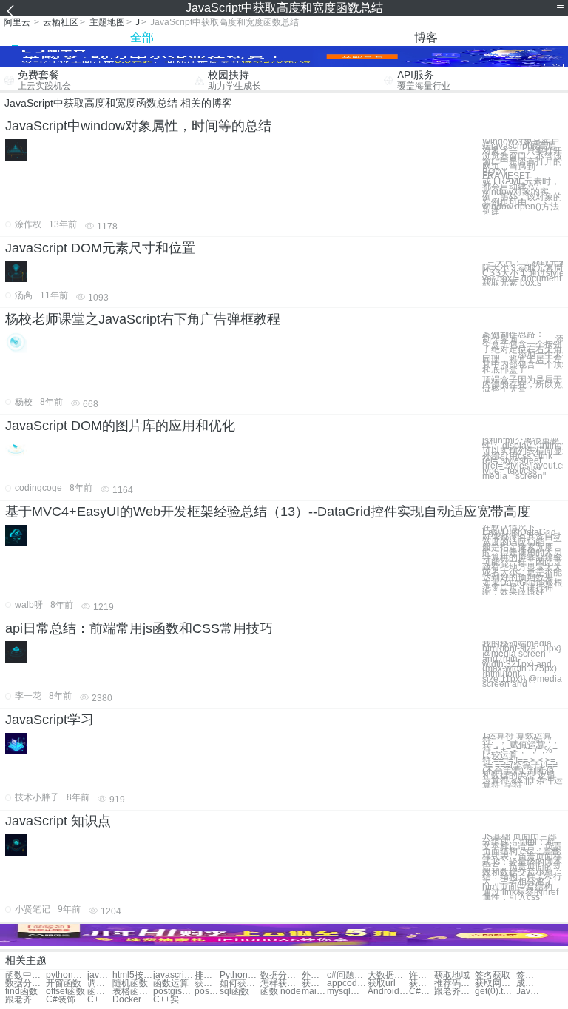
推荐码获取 (454, 983)
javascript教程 (99, 975)
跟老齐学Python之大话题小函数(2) (454, 992)
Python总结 (240, 975)
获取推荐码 (421, 983)
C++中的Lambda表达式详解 (99, 1000)
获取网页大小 (207, 983)
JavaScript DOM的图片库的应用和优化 (120, 425)
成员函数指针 (528, 983)
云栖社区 (60, 22)
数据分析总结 (280, 975)
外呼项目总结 (314, 975)
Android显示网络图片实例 (388, 992)
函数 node (280, 992)
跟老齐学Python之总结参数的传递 (25, 1000)
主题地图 (107, 22)
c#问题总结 (347, 975)
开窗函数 (63, 983)
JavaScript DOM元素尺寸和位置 (100, 248)
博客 (426, 37)
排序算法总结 (207, 975)
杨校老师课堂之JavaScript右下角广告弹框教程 (142, 319)
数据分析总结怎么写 (25, 983)
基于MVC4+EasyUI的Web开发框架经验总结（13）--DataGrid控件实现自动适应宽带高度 (267, 511)
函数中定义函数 (25, 975)
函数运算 (171, 983)
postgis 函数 (207, 992)
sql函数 (234, 992)
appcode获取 (347, 983)
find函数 (21, 992)
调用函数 (99, 983)
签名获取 (492, 975)
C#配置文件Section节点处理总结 (421, 992)
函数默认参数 (99, 992)
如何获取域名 (240, 983)
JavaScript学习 (49, 719)
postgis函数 (173, 992)
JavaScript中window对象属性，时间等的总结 (138, 125)
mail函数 (314, 992)
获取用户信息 (314, 983)
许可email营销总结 (421, 975)
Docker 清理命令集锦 (132, 1000)
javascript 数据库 (173, 975)
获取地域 (452, 975)
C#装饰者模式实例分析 (66, 1000)
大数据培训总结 (388, 975)
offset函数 (65, 992)
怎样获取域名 (280, 983)
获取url (382, 983)
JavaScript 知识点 (58, 821)
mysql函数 (347, 992)
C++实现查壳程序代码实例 (173, 1000)
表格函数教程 (132, 992)
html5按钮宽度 (132, 975)
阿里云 (17, 22)
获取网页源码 (495, 983)
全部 (142, 37)
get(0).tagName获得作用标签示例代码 (495, 992)
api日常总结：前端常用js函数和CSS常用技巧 (139, 628)
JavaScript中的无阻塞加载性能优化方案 (528, 992)
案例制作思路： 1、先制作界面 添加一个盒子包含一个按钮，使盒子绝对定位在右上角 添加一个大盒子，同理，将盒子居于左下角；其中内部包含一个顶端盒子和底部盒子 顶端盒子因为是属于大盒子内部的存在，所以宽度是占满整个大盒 (522, 362)
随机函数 (130, 983)
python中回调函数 (66, 975)
